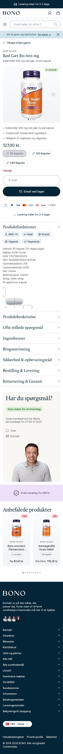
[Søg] (55, 24)
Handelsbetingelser (13, 736)
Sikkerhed (51, 736)
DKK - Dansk (16, 723)
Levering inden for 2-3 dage (34, 4)
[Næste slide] (53, 94)
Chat (13, 430)
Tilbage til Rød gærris (18, 42)
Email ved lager (34, 191)
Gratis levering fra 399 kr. (35, 492)
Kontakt (13, 436)
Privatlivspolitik (35, 736)
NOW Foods (9, 51)
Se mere (44, 34)
